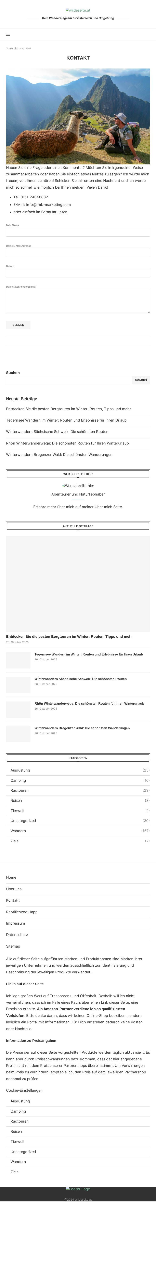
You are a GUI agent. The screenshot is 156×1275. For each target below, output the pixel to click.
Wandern (80, 831)
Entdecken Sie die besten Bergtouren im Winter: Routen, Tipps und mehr (68, 409)
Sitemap (13, 946)
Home (11, 877)
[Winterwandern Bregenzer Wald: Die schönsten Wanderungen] (18, 734)
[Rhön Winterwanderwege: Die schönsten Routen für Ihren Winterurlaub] (18, 709)
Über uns (14, 889)
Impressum (15, 923)
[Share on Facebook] (74, 341)
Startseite (12, 48)
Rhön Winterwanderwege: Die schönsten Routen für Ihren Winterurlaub (67, 443)
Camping (80, 780)
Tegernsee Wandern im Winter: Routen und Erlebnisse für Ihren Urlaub (66, 420)
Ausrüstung (80, 770)
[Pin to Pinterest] (81, 341)
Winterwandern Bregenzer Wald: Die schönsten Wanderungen (59, 454)
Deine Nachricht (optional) (21, 286)
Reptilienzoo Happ (22, 912)
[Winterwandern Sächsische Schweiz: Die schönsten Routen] (18, 685)
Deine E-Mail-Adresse (18, 246)
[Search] (148, 34)
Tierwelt (80, 811)
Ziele (80, 841)
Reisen (80, 800)
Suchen (13, 373)
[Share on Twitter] (78, 341)
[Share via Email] (85, 341)
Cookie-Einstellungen (24, 1090)
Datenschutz (17, 935)
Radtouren (80, 790)
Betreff (10, 266)
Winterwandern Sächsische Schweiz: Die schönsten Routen (57, 431)
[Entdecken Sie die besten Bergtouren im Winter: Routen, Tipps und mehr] (78, 584)
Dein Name (12, 225)
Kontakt (13, 900)
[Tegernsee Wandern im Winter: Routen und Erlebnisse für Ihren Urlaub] (18, 660)
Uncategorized (80, 820)
